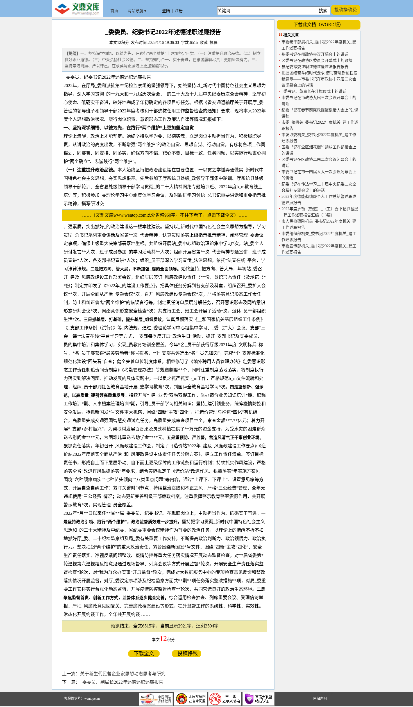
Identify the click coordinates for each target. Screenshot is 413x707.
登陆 (166, 11)
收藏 (204, 42)
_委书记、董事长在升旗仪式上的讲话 (314, 91)
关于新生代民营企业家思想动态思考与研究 (122, 673)
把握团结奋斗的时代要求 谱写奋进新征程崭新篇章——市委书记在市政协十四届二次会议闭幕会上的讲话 (319, 79)
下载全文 (144, 653)
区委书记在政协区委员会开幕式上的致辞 (317, 60)
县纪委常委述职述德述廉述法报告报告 (315, 67)
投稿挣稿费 (345, 9)
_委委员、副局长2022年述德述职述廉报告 (121, 682)
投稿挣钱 (187, 653)
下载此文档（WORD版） (319, 24)
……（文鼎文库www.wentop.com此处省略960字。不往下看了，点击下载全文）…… (167, 215)
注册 (179, 11)
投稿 (213, 42)
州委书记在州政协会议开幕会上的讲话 (315, 54)
